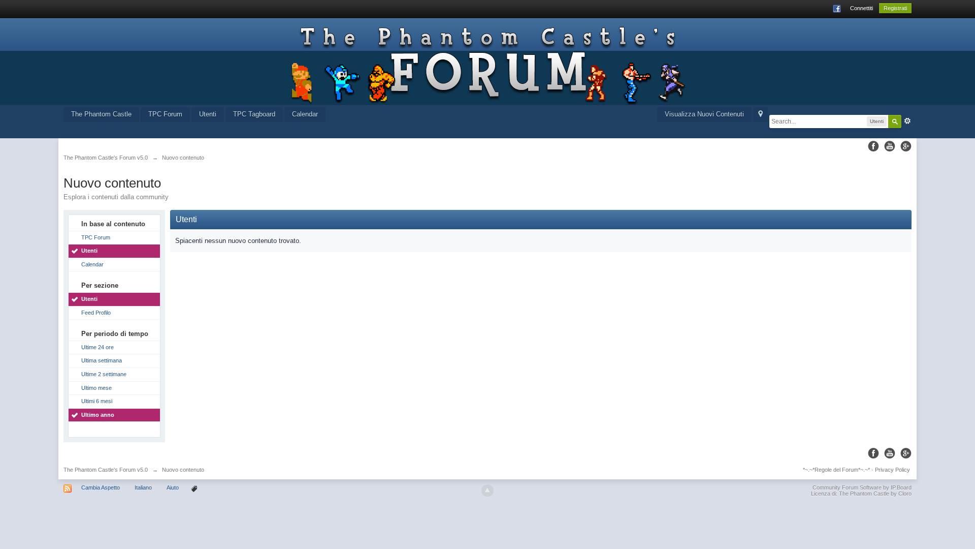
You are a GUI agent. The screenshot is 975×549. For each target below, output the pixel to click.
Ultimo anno (97, 415)
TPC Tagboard (254, 114)
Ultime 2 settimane (103, 374)
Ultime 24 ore (97, 347)
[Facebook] (873, 146)
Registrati (895, 8)
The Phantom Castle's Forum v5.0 (105, 470)
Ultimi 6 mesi (96, 401)
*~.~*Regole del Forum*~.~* (836, 470)
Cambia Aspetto (100, 487)
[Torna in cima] (487, 490)
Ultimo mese (96, 388)
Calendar (305, 114)
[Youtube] (889, 146)
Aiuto (173, 487)
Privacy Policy (892, 470)
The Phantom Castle (101, 114)
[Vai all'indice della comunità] (487, 61)
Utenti (207, 114)
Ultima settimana (101, 360)
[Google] (906, 146)
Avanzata (907, 121)
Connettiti (861, 8)
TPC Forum (165, 114)
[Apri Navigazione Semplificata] (760, 114)
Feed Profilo (96, 313)
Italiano (143, 487)
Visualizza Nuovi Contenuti (704, 114)
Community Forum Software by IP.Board (862, 487)
